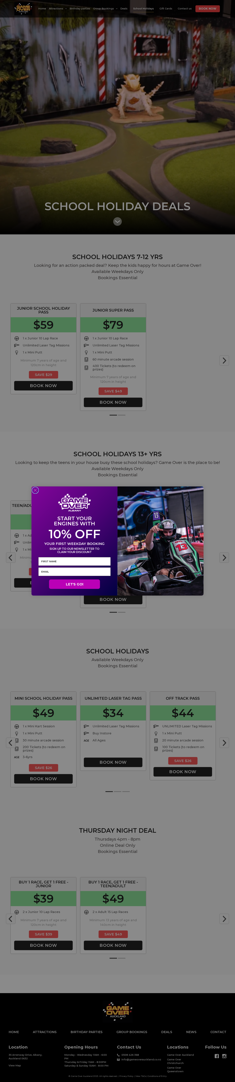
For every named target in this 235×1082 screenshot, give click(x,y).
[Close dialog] (35, 490)
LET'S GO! (74, 584)
